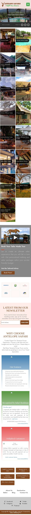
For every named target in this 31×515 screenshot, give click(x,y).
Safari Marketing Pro (15, 513)
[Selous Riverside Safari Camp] (7, 201)
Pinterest (16, 506)
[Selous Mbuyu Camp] (7, 102)
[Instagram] (25, 24)
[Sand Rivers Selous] (22, 151)
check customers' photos (11, 457)
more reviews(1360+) (23, 423)
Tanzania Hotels (18, 17)
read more (14, 419)
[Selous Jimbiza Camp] (23, 54)
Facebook (9, 501)
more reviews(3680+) (22, 459)
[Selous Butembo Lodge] (7, 55)
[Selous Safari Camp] (22, 30)
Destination (21, 490)
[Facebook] (22, 24)
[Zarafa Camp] (5, 30)
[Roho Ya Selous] (5, 78)
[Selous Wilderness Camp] (7, 176)
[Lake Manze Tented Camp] (23, 176)
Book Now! (8, 272)
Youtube (24, 503)
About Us (9, 490)
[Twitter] (28, 24)
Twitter (24, 501)
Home (10, 17)
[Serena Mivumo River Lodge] (23, 128)
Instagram (9, 503)
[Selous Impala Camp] (23, 78)
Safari (5, 493)
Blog (13, 493)
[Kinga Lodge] (20, 102)
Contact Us (24, 493)
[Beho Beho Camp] (6, 151)
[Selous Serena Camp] (7, 127)
